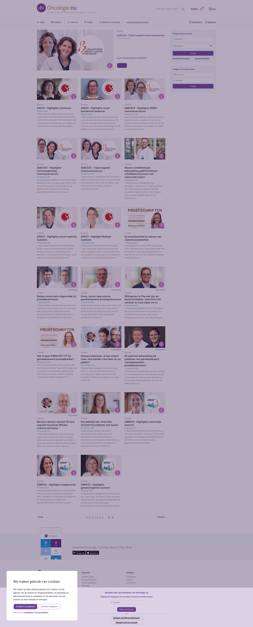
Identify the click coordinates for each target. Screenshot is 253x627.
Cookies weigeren (49, 606)
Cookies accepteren (25, 606)
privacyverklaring (41, 612)
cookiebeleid (28, 612)
